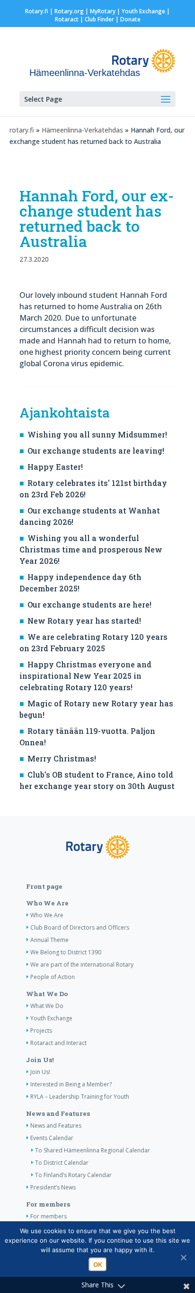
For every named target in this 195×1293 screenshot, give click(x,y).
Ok (97, 1264)
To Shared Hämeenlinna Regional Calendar (92, 1150)
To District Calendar (62, 1163)
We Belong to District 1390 (65, 952)
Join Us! (40, 1059)
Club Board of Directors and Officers (79, 927)
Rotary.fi (36, 11)
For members (48, 1204)
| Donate (127, 19)
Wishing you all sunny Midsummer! (97, 434)
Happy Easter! (55, 467)
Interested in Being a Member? (71, 1084)
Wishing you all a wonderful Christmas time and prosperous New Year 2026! (90, 549)
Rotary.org (69, 11)
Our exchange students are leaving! (95, 451)
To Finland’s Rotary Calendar (73, 1175)
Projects (41, 1031)
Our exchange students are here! (89, 604)
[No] (183, 1257)
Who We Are (47, 903)
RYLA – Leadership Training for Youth (79, 1097)
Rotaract (67, 19)
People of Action (52, 977)
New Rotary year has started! (84, 621)
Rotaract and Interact (58, 1043)
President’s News (53, 1187)
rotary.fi (21, 129)
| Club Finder (96, 19)
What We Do (47, 993)
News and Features (58, 1113)
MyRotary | (106, 11)
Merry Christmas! (61, 758)
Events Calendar (51, 1138)
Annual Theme (49, 940)
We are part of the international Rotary (81, 964)
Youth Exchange (143, 11)
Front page (44, 886)
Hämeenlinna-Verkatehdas (82, 129)
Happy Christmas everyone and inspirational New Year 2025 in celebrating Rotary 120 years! (85, 675)
